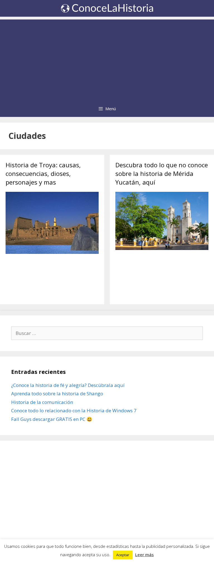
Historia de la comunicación (42, 402)
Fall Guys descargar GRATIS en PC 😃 (51, 419)
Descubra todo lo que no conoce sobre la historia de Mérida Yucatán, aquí (161, 173)
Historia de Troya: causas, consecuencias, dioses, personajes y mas (43, 173)
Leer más (144, 554)
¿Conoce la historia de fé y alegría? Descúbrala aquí (68, 385)
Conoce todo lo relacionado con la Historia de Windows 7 (74, 410)
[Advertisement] (107, 58)
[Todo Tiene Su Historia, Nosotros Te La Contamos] (107, 8)
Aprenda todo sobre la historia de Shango (57, 393)
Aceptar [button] (122, 554)
